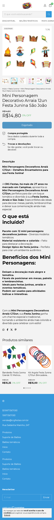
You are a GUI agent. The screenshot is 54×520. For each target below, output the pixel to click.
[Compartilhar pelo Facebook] (7, 329)
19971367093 (8, 415)
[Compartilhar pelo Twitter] (11, 329)
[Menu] (3, 5)
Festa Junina (13, 89)
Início (4, 89)
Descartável (8, 21)
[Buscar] (49, 14)
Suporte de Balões (11, 437)
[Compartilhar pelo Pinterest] (15, 329)
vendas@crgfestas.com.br (15, 420)
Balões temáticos (28, 21)
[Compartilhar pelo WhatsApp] (3, 329)
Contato (6, 452)
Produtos (7, 432)
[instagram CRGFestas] (3, 401)
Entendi (7, 515)
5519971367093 (9, 410)
